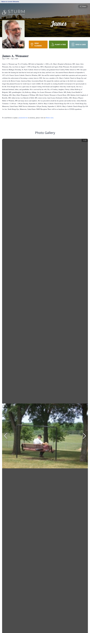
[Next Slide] (84, 436)
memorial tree (23, 118)
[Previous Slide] (5, 436)
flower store (49, 118)
